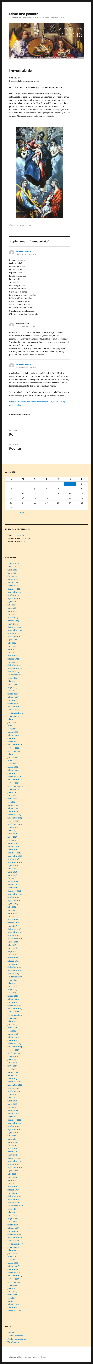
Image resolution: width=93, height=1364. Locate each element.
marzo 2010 (12, 1186)
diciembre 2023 (14, 665)
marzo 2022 (12, 732)
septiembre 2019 (14, 824)
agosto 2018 (12, 865)
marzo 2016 (12, 958)
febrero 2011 (12, 1152)
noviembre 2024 (14, 630)
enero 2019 (12, 849)
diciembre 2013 (14, 1043)
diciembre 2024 (14, 627)
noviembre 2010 (14, 1161)
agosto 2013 (12, 1056)
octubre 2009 (13, 1202)
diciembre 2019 (14, 814)
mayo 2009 (12, 1218)
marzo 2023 (12, 694)
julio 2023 (11, 681)
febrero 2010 (13, 1190)
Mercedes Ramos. (24, 251)
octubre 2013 (13, 1050)
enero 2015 (12, 1002)
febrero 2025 (13, 621)
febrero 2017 (13, 923)
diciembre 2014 (14, 1005)
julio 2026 (12, 566)
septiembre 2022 (15, 713)
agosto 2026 (13, 563)
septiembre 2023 (15, 675)
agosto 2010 (12, 1171)
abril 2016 (11, 954)
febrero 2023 (13, 697)
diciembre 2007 (14, 1272)
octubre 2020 (13, 783)
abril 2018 (11, 878)
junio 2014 (12, 1024)
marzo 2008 (12, 1263)
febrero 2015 (13, 999)
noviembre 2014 (14, 1008)
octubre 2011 (13, 1126)
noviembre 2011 (14, 1123)
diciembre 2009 (14, 1196)
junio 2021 (12, 757)
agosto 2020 (13, 789)
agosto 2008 (13, 1247)
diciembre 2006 (14, 1310)
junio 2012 (12, 1101)
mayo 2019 (12, 837)
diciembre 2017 (14, 891)
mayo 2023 (12, 687)
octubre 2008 (13, 1241)
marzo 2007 (12, 1301)
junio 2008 (12, 1253)
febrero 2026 (13, 582)
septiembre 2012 (14, 1091)
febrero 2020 (13, 808)
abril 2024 (12, 652)
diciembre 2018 (14, 853)
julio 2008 (11, 1250)
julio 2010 (11, 1174)
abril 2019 (11, 840)
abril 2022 (12, 729)
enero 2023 (12, 700)
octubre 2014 (13, 1012)
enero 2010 (12, 1193)
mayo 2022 (12, 725)
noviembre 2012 (14, 1085)
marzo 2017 (12, 919)
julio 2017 (11, 907)
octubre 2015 (13, 973)
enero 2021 (12, 773)
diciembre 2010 (14, 1158)
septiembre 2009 (15, 1206)
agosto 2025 (13, 601)
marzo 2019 (12, 843)
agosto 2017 (12, 904)
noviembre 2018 (14, 856)
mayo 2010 (12, 1180)
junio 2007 (12, 1291)
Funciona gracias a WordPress (35, 1357)
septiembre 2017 (14, 900)
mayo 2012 (12, 1104)
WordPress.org (14, 1342)
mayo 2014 (12, 1028)
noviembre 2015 (14, 970)
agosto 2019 (12, 827)
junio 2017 (12, 910)
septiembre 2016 (14, 938)
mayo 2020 (12, 799)
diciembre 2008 (14, 1234)
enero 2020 (12, 811)
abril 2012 (11, 1107)
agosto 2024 (13, 640)
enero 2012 (12, 1117)
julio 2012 (11, 1097)
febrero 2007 (13, 1304)
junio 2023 (12, 684)
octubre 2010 (13, 1164)
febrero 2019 (13, 846)
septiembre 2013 (14, 1053)
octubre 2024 (13, 633)
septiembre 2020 (15, 786)
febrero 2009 (13, 1228)
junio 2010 (12, 1177)
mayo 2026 (12, 573)
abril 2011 (11, 1145)
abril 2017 (11, 916)
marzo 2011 (12, 1148)
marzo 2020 (12, 805)
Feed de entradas (15, 1336)
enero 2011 (12, 1155)
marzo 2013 (12, 1072)
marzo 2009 (12, 1225)
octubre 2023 (13, 671)
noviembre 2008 (14, 1237)
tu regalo (20, 535)
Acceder (11, 1332)
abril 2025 (12, 614)
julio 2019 (11, 830)
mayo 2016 (12, 951)
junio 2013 (12, 1062)
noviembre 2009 (14, 1199)
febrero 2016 (13, 961)
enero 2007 (12, 1307)
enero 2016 (12, 964)
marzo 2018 (12, 881)
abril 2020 (12, 802)
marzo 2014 (12, 1034)
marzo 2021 (12, 767)
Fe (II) (23, 541)
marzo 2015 (12, 996)
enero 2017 (12, 926)
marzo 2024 (12, 656)
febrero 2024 (13, 659)
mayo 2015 (12, 989)
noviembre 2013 (14, 1047)
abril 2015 (11, 993)
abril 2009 (12, 1221)
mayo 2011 (12, 1142)
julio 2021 (11, 754)
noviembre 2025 (14, 592)
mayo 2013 (12, 1066)
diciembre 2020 (14, 776)
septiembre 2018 (14, 862)
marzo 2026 (12, 579)
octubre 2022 (13, 710)
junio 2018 (12, 872)
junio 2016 (12, 948)
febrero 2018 (13, 884)
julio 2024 (11, 643)
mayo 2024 (12, 649)
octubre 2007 (13, 1279)
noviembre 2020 (14, 780)
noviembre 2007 (14, 1276)
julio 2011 (11, 1136)
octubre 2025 (13, 595)
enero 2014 (12, 1040)
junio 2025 (12, 608)
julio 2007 (11, 1288)
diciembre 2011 (14, 1120)
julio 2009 (12, 1212)
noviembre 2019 (14, 818)
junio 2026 (12, 570)
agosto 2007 (12, 1285)
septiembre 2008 (15, 1244)
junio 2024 (12, 646)
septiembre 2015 (14, 977)
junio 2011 (11, 1139)
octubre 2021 (13, 748)
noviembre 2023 (14, 668)
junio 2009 (12, 1215)
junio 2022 (12, 722)
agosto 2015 (12, 980)
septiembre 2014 (14, 1015)
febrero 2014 (13, 1037)
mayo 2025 (12, 611)
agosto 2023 (12, 678)
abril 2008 (12, 1260)
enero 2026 (12, 586)
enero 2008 (12, 1269)
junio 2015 (12, 986)
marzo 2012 (12, 1110)
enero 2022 (12, 738)
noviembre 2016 (14, 932)
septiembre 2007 (15, 1282)
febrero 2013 (13, 1075)
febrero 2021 (13, 770)
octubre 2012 (13, 1088)
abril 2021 (11, 764)
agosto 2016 (12, 942)
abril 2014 (11, 1031)
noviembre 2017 (14, 894)
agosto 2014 (12, 1018)
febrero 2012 (13, 1113)
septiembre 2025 (15, 598)
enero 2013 (12, 1078)
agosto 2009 (13, 1209)
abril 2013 (11, 1069)
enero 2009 (12, 1231)
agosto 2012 (12, 1094)
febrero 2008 (13, 1266)
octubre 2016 (13, 935)
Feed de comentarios (16, 1339)
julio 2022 (11, 719)
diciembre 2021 (14, 741)
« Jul (22, 512)
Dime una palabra (23, 14)
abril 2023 (11, 690)
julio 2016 (11, 945)
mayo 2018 (12, 875)
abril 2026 (12, 576)
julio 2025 (11, 605)
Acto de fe (25, 538)
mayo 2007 (12, 1295)
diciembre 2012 (14, 1082)
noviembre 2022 (14, 706)
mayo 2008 (12, 1256)
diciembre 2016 (14, 929)
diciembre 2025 (14, 589)
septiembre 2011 (14, 1129)
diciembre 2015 (14, 967)
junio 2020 (12, 795)
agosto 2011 (12, 1132)
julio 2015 (11, 983)
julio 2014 (11, 1021)
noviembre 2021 (14, 745)
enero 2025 (12, 624)
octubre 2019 (13, 821)
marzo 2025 (12, 617)
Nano (14, 225)
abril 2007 (11, 1298)
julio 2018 (11, 869)
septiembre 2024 (15, 636)
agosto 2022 (13, 716)
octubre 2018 (13, 859)
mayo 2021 (12, 760)
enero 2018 (12, 888)
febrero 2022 (13, 735)
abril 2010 (11, 1183)
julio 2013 (11, 1059)
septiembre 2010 (14, 1167)
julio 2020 (11, 792)
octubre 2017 (13, 897)
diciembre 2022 (14, 703)
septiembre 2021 (14, 751)
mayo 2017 (12, 913)
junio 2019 (12, 834)
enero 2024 (12, 662)
